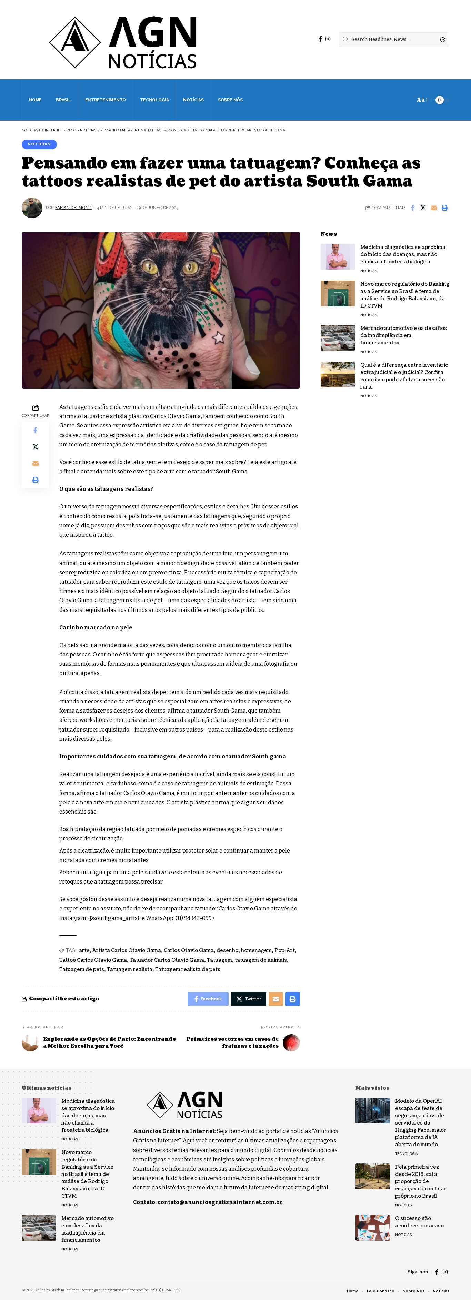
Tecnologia (406, 1154)
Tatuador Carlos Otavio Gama (167, 960)
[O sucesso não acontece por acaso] (372, 1228)
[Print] (444, 207)
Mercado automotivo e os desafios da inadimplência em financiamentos (403, 335)
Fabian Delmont (73, 207)
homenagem (256, 950)
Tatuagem (219, 960)
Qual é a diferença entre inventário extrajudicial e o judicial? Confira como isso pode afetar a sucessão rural (404, 376)
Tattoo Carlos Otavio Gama (93, 960)
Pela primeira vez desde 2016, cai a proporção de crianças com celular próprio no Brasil (420, 1181)
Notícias (39, 144)
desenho (227, 950)
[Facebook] (320, 39)
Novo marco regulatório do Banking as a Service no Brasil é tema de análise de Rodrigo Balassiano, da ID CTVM (404, 295)
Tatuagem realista (129, 969)
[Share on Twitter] (423, 207)
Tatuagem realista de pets (187, 969)
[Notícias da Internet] (123, 39)
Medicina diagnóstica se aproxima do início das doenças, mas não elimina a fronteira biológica (402, 254)
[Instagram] (328, 39)
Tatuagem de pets (81, 969)
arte (84, 950)
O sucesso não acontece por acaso (419, 1222)
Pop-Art (284, 950)
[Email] (434, 207)
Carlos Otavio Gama (189, 950)
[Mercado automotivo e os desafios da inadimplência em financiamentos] (338, 338)
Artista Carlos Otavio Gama (126, 950)
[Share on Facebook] (412, 207)
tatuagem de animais (261, 960)
